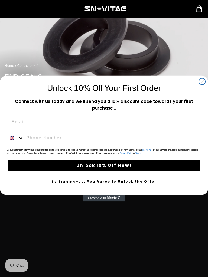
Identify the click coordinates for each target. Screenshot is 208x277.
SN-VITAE (146, 150)
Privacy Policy (126, 153)
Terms (138, 153)
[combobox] (15, 138)
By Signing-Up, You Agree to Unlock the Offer (104, 181)
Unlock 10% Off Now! (104, 166)
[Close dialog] (202, 81)
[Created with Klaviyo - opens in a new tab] (104, 198)
